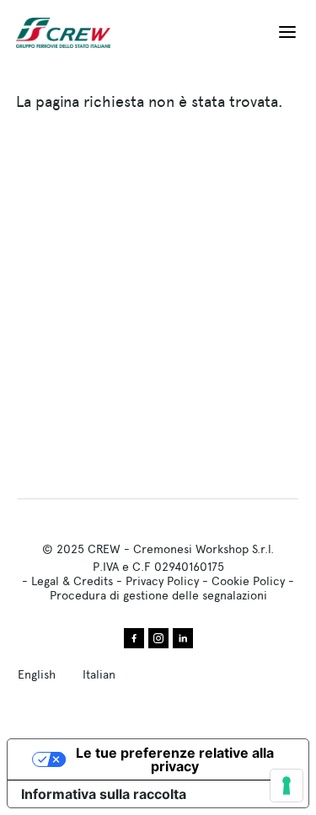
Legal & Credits (72, 581)
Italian (99, 674)
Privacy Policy (162, 581)
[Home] (70, 33)
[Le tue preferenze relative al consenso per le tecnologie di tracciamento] (286, 786)
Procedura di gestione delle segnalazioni (158, 595)
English (37, 674)
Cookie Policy (248, 581)
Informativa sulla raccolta (103, 794)
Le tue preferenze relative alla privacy (175, 759)
